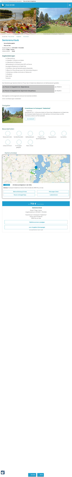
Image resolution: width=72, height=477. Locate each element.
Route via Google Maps (20, 195)
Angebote (18, 36)
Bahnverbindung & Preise (20, 191)
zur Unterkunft (30, 119)
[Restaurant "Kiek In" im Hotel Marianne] (34, 168)
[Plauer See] (39, 169)
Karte (41, 474)
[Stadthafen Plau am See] (34, 172)
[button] (10, 5)
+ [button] (4, 157)
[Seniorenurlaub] (36, 167)
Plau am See (29, 1)
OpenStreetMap (62, 182)
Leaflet (52, 182)
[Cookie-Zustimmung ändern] (2, 472)
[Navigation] (70, 5)
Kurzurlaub (26, 36)
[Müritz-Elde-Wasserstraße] (34, 170)
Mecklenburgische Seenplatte (15, 1)
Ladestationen (54, 195)
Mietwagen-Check (53, 191)
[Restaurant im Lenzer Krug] (46, 168)
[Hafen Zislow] (40, 177)
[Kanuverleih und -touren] (30, 171)
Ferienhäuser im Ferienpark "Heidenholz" (38, 108)
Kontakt (33, 474)
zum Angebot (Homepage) (37, 227)
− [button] (4, 159)
